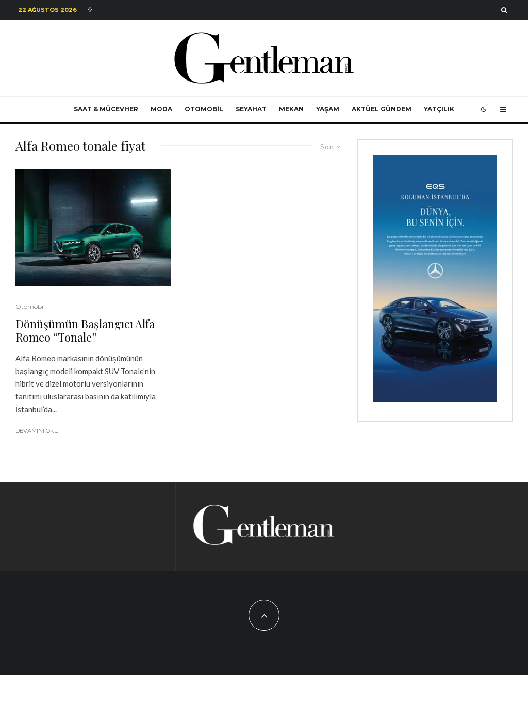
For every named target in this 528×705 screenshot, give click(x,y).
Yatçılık (439, 109)
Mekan (291, 109)
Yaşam (327, 109)
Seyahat (251, 109)
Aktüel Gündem (381, 109)
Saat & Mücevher (106, 109)
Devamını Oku (37, 431)
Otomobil (204, 109)
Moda (161, 109)
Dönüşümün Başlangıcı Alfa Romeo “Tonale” (85, 330)
